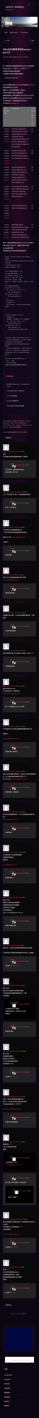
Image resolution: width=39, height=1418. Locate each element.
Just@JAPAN (8, 1375)
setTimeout (7, 425)
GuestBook (24, 32)
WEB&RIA (9, 421)
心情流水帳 (7, 1388)
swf (13, 425)
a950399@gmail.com (10, 819)
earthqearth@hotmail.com (12, 1109)
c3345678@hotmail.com (11, 738)
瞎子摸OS (6, 1401)
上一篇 (6, 40)
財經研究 (6, 1406)
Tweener (25, 425)
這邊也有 (31, 85)
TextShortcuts (6, 236)
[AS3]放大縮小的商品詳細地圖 (15, 406)
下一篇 (32, 40)
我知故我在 (7, 1392)
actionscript (20, 421)
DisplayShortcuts (6, 179)
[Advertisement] (18, 1339)
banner (28, 421)
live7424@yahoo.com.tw (13, 1165)
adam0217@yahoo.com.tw (12, 693)
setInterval (22, 423)
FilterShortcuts (6, 198)
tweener (19, 68)
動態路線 (19, 85)
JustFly (25, 57)
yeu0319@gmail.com (18, 537)
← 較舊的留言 (7, 437)
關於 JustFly (14, 32)
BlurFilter (6, 423)
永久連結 (18, 427)
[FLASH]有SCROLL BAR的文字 (15, 391)
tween (18, 425)
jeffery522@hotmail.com (11, 1234)
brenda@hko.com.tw (10, 864)
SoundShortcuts (6, 217)
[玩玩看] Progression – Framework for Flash (18, 385)
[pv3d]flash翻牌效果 (13, 401)
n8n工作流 (7, 1379)
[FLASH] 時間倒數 (12, 396)
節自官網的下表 (14, 103)
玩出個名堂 (7, 1397)
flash (12, 423)
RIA (16, 423)
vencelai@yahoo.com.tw (11, 580)
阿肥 (4, 686)
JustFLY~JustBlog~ (15, 6)
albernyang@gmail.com (19, 779)
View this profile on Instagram (21, 1360)
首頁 (6, 32)
